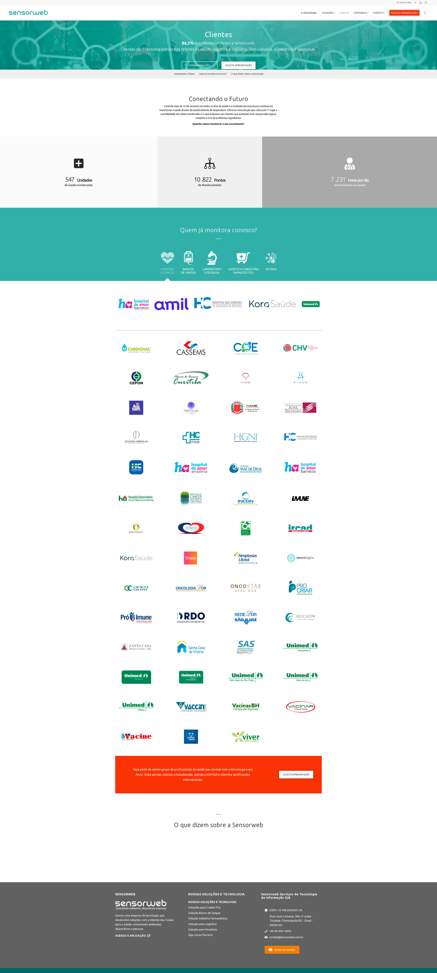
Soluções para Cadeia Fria (204, 907)
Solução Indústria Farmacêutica (207, 918)
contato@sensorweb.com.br (286, 937)
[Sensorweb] (28, 17)
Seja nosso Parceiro (200, 934)
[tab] (167, 265)
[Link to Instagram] (425, 2)
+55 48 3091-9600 (280, 931)
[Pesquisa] (425, 12)
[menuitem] (309, 12)
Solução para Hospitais (202, 929)
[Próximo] (314, 848)
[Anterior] (123, 848)
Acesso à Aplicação (130, 935)
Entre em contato (284, 950)
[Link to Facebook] (415, 2)
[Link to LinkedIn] (420, 2)
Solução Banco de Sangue (204, 912)
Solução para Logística (202, 924)
